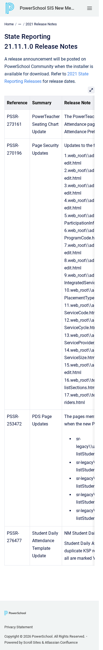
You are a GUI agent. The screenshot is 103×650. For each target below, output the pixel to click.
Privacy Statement (18, 627)
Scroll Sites (32, 642)
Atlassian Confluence (61, 642)
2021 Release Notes (41, 24)
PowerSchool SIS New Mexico (48, 8)
